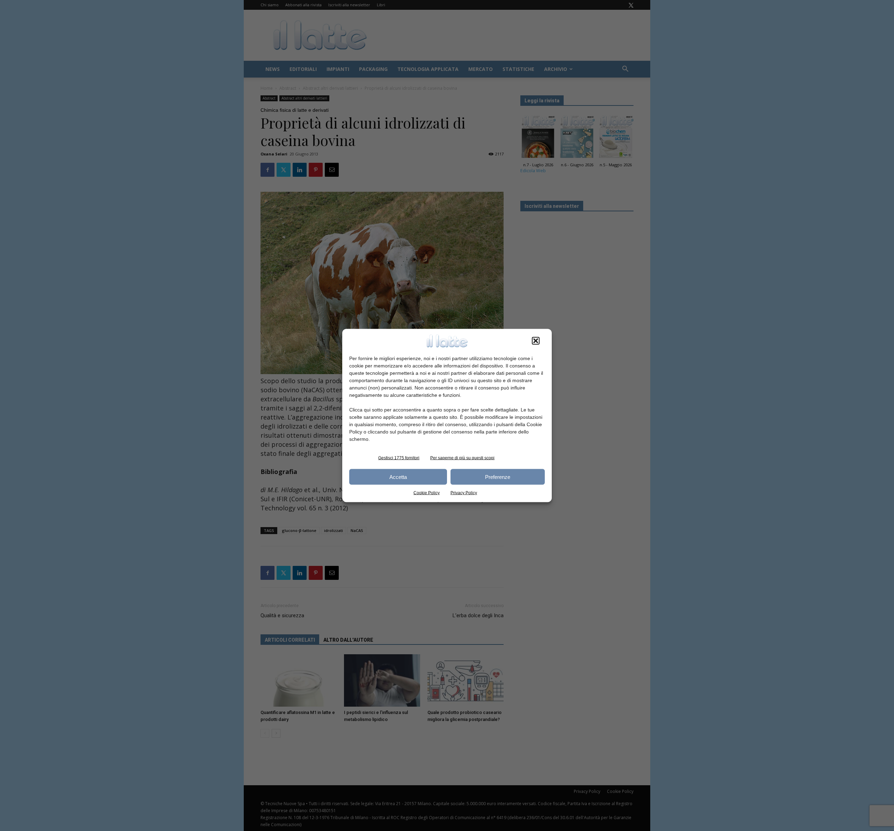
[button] (535, 340)
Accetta (398, 477)
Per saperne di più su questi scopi (462, 457)
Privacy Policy (463, 492)
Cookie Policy (426, 492)
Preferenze (497, 477)
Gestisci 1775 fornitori (398, 457)
